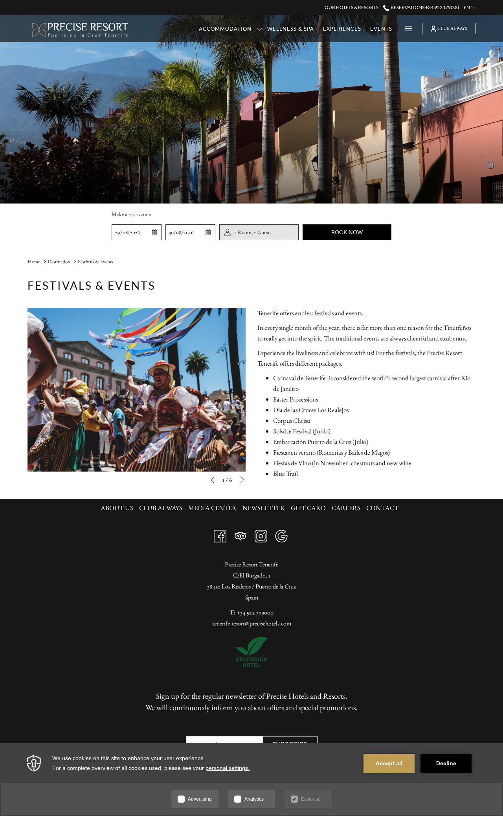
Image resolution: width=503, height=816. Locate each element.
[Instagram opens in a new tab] (261, 534)
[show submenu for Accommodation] (259, 28)
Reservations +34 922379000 (424, 7)
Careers (346, 507)
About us (117, 507)
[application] (251, 779)
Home (34, 261)
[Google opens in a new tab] (281, 534)
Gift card (308, 507)
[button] (136, 232)
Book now (347, 232)
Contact (382, 507)
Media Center (212, 507)
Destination (59, 261)
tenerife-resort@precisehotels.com (251, 623)
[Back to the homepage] (81, 28)
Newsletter (263, 507)
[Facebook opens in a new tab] (220, 534)
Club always (160, 507)
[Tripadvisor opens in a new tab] (240, 534)
